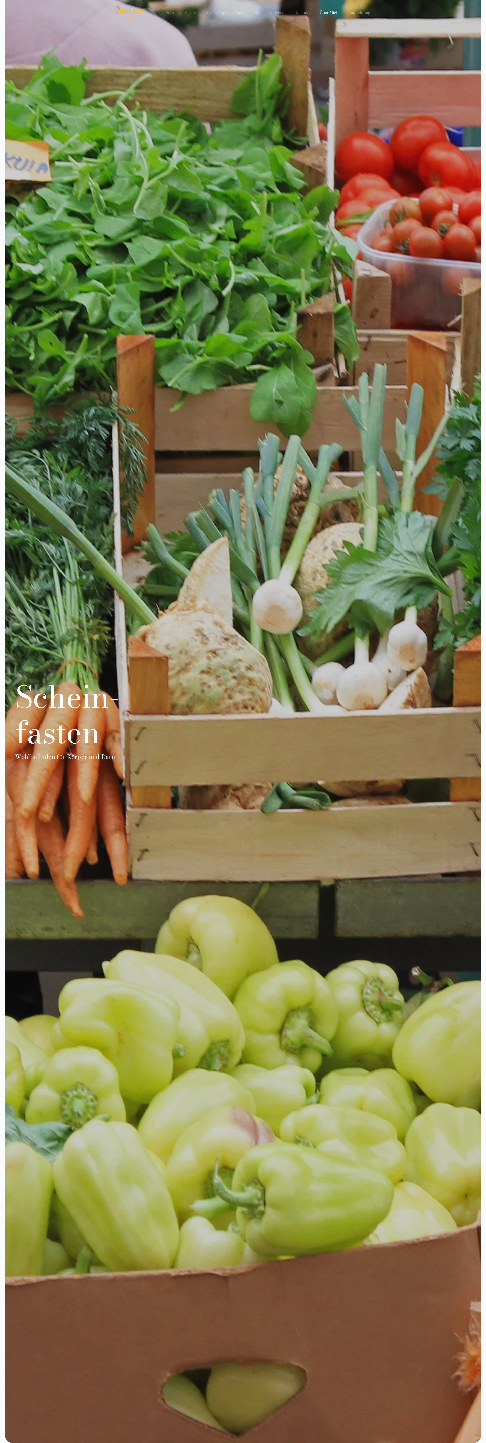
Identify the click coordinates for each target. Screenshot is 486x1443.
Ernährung (215, 12)
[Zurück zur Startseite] (129, 12)
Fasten (190, 12)
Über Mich (329, 12)
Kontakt (303, 12)
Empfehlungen (362, 12)
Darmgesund (246, 12)
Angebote (277, 12)
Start (170, 12)
